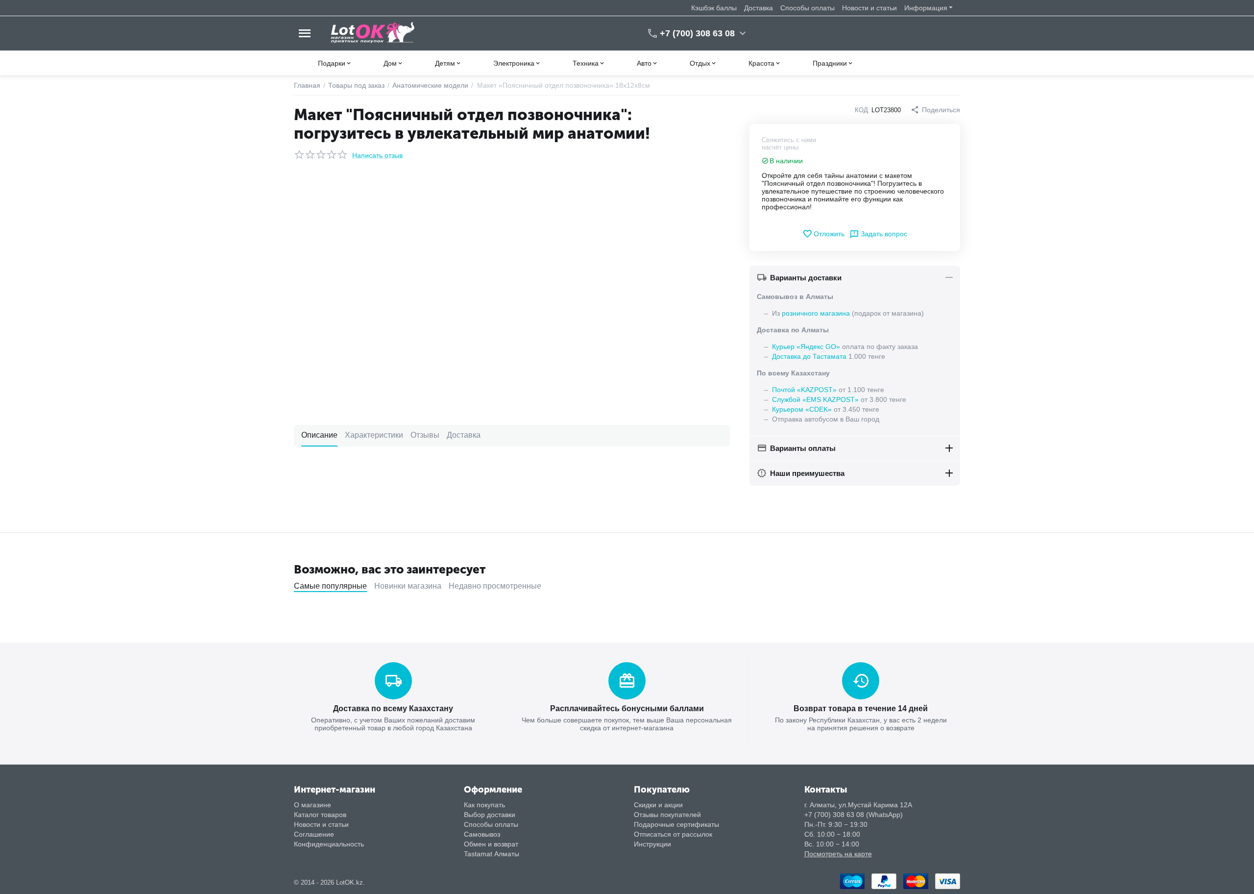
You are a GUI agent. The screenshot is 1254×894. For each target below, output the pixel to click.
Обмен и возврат (491, 844)
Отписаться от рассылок (673, 834)
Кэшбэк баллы (714, 8)
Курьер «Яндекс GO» (806, 346)
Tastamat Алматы (491, 854)
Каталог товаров (320, 815)
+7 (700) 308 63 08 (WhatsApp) (853, 815)
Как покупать (484, 805)
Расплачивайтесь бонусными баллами (627, 708)
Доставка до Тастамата (809, 356)
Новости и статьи (869, 8)
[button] (935, 109)
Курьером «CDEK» (802, 409)
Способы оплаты (807, 8)
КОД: (862, 110)
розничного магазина (816, 313)
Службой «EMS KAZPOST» (815, 399)
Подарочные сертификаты (676, 824)
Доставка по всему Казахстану (393, 708)
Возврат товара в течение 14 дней (861, 708)
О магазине (312, 805)
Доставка (758, 8)
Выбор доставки (489, 815)
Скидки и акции (658, 805)
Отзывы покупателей (667, 815)
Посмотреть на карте (838, 854)
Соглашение (314, 834)
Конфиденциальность (329, 844)
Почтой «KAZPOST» (804, 390)
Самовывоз (482, 834)
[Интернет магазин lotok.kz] (373, 33)
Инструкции (652, 844)
